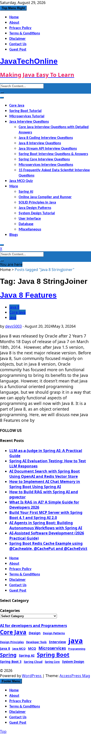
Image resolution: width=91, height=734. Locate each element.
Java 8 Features (28, 295)
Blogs (13, 235)
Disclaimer (17, 39)
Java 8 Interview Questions (40, 143)
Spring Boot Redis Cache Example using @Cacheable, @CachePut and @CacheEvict (48, 546)
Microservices (52, 648)
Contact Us (17, 44)
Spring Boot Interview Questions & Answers (53, 154)
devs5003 (13, 326)
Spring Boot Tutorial (25, 111)
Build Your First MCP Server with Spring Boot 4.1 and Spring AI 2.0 (45, 515)
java (12, 317)
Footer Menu (11, 681)
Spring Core (52, 662)
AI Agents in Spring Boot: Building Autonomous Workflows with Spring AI (45, 525)
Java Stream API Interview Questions (48, 149)
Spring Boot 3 (10, 661)
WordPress (32, 675)
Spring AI (26, 192)
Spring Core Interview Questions (44, 159)
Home (14, 17)
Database (26, 224)
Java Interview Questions (29, 122)
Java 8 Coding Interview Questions (46, 138)
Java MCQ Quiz (21, 181)
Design (35, 632)
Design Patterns (54, 633)
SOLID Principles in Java (37, 202)
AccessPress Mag (75, 675)
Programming (76, 648)
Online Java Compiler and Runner (45, 197)
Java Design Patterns (35, 208)
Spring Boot (53, 654)
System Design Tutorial (37, 213)
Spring (8, 654)
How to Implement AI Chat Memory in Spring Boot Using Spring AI (44, 484)
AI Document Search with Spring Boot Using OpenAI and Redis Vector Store (44, 474)
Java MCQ (19, 649)
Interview (57, 641)
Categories (10, 610)
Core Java (16, 106)
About (14, 23)
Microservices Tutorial (26, 116)
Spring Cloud (33, 662)
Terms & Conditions (24, 33)
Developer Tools (36, 642)
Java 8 (14, 307)
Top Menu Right (13, 8)
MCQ (32, 648)
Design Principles (12, 642)
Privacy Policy (20, 28)
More (13, 186)
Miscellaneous (30, 229)
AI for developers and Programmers (33, 625)
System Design (73, 662)
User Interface (30, 219)
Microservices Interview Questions (46, 165)
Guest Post (17, 50)
